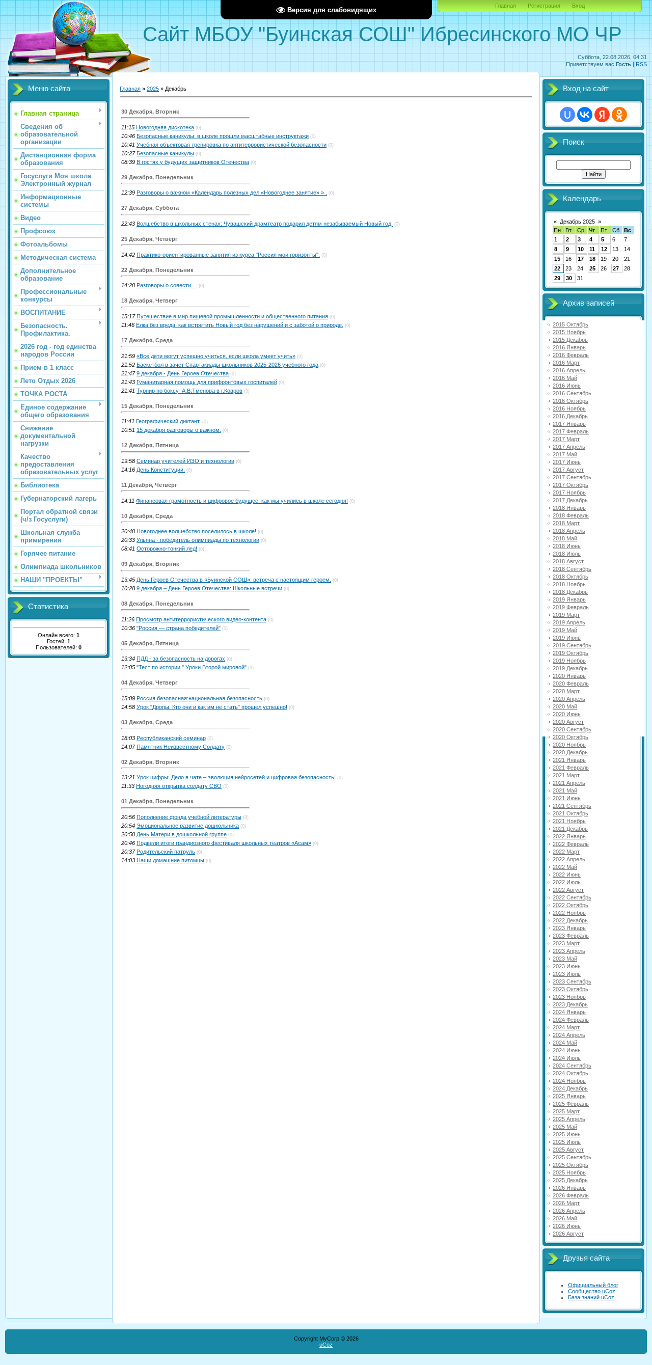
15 (557, 259)
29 (557, 278)
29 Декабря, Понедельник (157, 177)
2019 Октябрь (570, 653)
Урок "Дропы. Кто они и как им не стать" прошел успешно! (212, 707)
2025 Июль (567, 1142)
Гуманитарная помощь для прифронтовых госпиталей (207, 382)
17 (581, 259)
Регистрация (544, 6)
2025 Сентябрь (572, 1157)
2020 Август (568, 722)
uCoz (326, 1345)
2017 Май (565, 454)
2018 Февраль (571, 515)
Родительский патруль (166, 852)
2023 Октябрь (570, 989)
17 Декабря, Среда (147, 340)
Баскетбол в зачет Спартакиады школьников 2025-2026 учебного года (227, 365)
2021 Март (566, 775)
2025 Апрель (569, 1119)
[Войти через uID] (567, 114)
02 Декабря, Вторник (150, 762)
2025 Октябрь (570, 1165)
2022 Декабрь (570, 920)
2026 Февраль (571, 1195)
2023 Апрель (569, 951)
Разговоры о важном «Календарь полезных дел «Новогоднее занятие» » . (232, 192)
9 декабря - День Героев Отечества (183, 373)
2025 (153, 89)
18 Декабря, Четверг (149, 300)
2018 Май (565, 538)
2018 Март (566, 523)
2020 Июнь (567, 714)
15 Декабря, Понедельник (157, 406)
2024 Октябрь (570, 1073)
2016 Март (566, 363)
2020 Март (566, 691)
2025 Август (568, 1149)
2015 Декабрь (570, 340)
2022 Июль (567, 882)
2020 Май (565, 706)
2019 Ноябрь (569, 661)
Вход (578, 6)
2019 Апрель (569, 622)
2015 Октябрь (570, 324)
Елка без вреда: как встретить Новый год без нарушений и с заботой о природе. (239, 325)
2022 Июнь (567, 874)
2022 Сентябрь (572, 897)
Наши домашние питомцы (170, 860)
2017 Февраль (571, 431)
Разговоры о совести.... (167, 285)
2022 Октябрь (570, 905)
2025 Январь (569, 1096)
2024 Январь (569, 1012)
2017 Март (566, 439)
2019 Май (565, 630)
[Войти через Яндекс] (602, 114)
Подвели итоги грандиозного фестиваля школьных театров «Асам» (224, 843)
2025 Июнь (567, 1134)
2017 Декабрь (570, 500)
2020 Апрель (569, 699)
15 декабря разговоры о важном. (179, 430)
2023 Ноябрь (569, 997)
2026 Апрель (569, 1211)
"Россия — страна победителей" (179, 628)
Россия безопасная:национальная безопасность (199, 698)
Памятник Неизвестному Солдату (181, 747)
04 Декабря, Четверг (149, 682)
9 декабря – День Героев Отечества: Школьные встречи (209, 588)
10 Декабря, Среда (147, 516)
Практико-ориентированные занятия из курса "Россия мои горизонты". (228, 255)
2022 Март (566, 852)
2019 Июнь (567, 638)
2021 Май (565, 790)
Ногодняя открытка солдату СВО (179, 786)
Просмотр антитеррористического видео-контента (201, 619)
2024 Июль (567, 1058)
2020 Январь (569, 676)
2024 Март (566, 1027)
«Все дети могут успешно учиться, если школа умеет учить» (216, 356)
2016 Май (565, 378)
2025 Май (565, 1127)
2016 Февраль (571, 355)
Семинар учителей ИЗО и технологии (185, 461)
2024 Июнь (567, 1050)
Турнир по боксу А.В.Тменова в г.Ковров (189, 391)
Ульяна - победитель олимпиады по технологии (198, 540)
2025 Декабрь (570, 1180)
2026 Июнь (567, 1226)
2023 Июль (567, 974)
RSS (641, 64)
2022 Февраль (571, 844)
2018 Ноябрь (569, 584)
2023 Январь (569, 928)
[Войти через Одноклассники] (619, 114)
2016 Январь (569, 347)
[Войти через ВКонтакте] (584, 114)
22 (557, 268)
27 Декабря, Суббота (150, 208)
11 (592, 249)
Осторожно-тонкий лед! (167, 548)
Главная (505, 6)
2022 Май (565, 867)
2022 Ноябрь (569, 913)
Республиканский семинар (171, 738)
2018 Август (568, 561)
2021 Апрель (569, 783)
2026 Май (565, 1218)
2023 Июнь (567, 966)
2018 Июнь (567, 546)
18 (592, 259)
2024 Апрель (569, 1035)
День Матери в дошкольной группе (182, 834)
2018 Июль (567, 554)
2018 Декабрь (570, 592)
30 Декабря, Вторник (150, 111)
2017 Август (568, 470)
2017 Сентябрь (572, 477)
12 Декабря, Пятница (150, 445)
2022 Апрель (569, 859)
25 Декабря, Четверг (149, 239)
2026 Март (566, 1203)
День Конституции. (161, 470)
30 (569, 278)
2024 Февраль (571, 1020)
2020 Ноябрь (569, 745)
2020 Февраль (571, 683)
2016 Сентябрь (572, 393)
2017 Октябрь (570, 485)
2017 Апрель (569, 447)
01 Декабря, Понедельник (157, 801)
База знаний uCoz (591, 1297)
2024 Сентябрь (572, 1065)
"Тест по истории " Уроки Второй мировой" (192, 667)
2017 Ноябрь (569, 492)
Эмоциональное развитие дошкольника (188, 826)
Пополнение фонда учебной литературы (189, 817)
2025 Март (566, 1111)
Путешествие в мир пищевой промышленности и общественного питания (232, 316)
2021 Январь (569, 760)
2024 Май (565, 1043)
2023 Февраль (571, 936)
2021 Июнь (567, 798)
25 (592, 268)
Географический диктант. (168, 421)
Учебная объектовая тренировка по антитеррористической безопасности (232, 145)
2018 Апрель (569, 531)
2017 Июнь (567, 462)
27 (616, 268)
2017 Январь (569, 424)
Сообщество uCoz (591, 1291)
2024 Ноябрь (569, 1081)
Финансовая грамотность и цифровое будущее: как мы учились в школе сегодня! (242, 501)
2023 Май (565, 959)
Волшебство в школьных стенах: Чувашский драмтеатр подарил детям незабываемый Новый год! (265, 224)
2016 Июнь (567, 386)
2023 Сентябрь (572, 981)
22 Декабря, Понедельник (157, 270)
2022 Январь (569, 836)
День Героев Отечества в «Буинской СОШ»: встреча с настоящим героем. (234, 580)
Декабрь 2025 (577, 222)
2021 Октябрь (570, 813)
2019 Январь (569, 599)
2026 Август (568, 1234)
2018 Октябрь (570, 577)
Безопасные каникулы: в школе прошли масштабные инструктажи (223, 136)
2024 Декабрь (570, 1088)
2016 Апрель (569, 370)
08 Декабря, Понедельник (157, 603)
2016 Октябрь (570, 401)
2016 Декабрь (570, 416)
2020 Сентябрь (572, 729)
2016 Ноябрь (569, 408)
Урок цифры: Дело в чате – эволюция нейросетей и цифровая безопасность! (236, 777)
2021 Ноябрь (569, 821)
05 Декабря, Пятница (150, 643)
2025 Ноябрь (569, 1172)
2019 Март (566, 615)
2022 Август (568, 890)
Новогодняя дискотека (165, 127)
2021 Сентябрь (572, 806)
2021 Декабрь (570, 829)
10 (581, 249)
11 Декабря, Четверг (149, 485)
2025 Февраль (571, 1104)
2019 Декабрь (570, 668)
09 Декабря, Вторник (150, 564)
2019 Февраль (571, 607)
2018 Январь (569, 508)
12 (604, 249)
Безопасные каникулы (165, 153)
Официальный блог (593, 1285)
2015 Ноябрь (569, 332)
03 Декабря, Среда (147, 722)
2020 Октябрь (570, 737)
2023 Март (566, 943)
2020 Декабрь (570, 752)
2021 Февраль (571, 768)
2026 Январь (569, 1188)
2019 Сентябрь (572, 645)
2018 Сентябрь (572, 569)
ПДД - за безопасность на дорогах (181, 659)
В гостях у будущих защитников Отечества (193, 162)
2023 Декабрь (570, 1004)
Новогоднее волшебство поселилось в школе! (196, 531)
